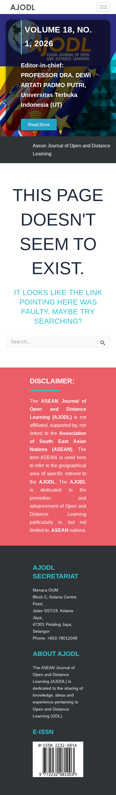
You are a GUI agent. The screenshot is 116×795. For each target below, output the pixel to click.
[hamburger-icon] (103, 7)
